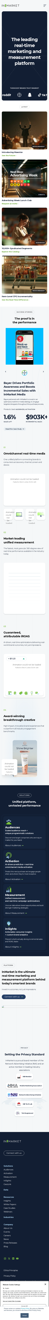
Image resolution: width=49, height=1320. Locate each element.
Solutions (8, 1166)
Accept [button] (24, 1315)
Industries (9, 1217)
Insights (7, 1201)
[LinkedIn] (13, 1258)
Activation (8, 1173)
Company (8, 1224)
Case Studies (9, 1208)
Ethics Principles (11, 1270)
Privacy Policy (25, 1308)
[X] (9, 1258)
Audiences (8, 1170)
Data (6, 1190)
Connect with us (13, 1153)
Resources (9, 1197)
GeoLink (7, 1184)
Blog (6, 1246)
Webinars (8, 1212)
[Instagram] (5, 1258)
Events (7, 1232)
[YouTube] (17, 1258)
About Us (8, 1228)
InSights (7, 1181)
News (6, 1239)
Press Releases (10, 1243)
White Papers (10, 1204)
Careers (7, 1235)
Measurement (10, 1177)
